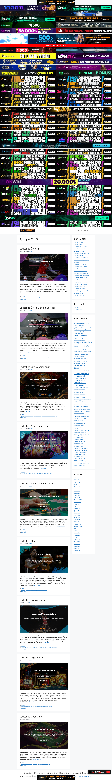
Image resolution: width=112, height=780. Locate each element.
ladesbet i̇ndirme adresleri (36, 706)
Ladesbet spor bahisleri (82, 430)
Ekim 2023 (77, 519)
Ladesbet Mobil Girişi (31, 716)
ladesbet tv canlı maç (79, 437)
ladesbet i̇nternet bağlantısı (78, 404)
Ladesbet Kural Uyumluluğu (81, 260)
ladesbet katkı (86, 404)
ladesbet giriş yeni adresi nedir (34, 473)
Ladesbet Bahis (87, 342)
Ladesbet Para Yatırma (81, 416)
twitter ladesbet (55, 530)
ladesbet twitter (31, 356)
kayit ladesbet (80, 336)
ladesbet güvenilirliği (79, 392)
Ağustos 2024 (77, 497)
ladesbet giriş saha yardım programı (29, 530)
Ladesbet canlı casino (79, 360)
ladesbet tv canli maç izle (80, 435)
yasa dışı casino (76, 463)
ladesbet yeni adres (78, 446)
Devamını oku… (29, 293)
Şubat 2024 (77, 511)
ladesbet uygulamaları (47, 706)
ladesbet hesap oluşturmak (78, 395)
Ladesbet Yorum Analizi (80, 264)
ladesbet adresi (77, 342)
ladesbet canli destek (86, 353)
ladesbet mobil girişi (45, 764)
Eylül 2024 (77, 495)
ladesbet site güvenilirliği (80, 427)
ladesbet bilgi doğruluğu (78, 351)
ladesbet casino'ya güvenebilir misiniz (80, 361)
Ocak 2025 (77, 488)
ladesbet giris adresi (25, 590)
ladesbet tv (86, 434)
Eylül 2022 (77, 548)
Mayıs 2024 (77, 504)
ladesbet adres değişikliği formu (79, 340)
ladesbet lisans (76, 411)
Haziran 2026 (77, 477)
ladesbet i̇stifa (33, 590)
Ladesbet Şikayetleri (78, 460)
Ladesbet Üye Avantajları (33, 600)
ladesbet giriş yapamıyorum (35, 416)
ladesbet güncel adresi (79, 389)
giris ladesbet (24, 473)
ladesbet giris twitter (80, 378)
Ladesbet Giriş (87, 230)
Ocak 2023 (77, 539)
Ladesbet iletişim (87, 399)
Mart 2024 (77, 508)
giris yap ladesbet (25, 416)
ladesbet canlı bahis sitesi (80, 358)
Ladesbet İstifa (28, 541)
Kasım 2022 (77, 544)
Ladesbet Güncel (80, 385)
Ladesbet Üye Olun (30, 248)
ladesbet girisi (79, 376)
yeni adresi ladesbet (85, 463)
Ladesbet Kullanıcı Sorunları (81, 249)
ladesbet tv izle (78, 439)
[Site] (28, 79)
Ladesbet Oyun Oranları (80, 268)
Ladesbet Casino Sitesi (81, 366)
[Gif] (56, 109)
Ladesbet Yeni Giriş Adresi (80, 452)
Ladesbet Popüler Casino (80, 246)
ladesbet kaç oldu (77, 409)
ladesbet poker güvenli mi (78, 420)
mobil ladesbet (86, 462)
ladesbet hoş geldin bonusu (80, 397)
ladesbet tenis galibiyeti (78, 434)
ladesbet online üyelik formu (78, 414)
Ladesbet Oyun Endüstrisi (81, 291)
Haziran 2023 (77, 528)
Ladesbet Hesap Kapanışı (81, 280)
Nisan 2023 (77, 533)
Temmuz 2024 (78, 499)
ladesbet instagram (80, 401)
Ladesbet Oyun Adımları (80, 251)
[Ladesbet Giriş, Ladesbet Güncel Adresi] (27, 230)
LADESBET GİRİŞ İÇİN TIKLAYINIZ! (56, 45)
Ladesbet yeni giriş (80, 450)
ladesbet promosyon (79, 422)
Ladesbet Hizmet (78, 293)
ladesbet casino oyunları (79, 363)
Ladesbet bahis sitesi (82, 346)
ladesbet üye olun (49, 297)
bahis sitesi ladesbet (25, 706)
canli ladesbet (89, 323)
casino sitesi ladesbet (79, 325)
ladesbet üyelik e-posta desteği (42, 356)
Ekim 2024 (77, 493)
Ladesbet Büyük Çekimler (81, 257)
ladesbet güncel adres (81, 387)
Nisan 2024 (77, 506)
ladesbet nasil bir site (79, 413)
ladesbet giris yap (37, 764)
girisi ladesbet (78, 330)
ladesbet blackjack (87, 351)
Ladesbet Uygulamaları (32, 657)
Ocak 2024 (77, 513)
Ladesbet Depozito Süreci (81, 273)
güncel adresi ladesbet (26, 647)
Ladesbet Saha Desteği (80, 288)
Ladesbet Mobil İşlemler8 (80, 266)
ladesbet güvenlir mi (79, 394)
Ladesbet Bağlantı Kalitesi (81, 282)
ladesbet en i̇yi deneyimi (86, 370)
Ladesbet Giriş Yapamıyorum (35, 367)
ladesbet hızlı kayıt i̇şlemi (78, 399)
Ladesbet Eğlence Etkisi (80, 277)
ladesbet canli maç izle (26, 297)
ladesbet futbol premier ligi (27, 764)
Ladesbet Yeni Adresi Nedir (34, 426)
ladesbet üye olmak (78, 456)
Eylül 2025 (77, 480)
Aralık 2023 (77, 515)
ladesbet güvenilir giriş (78, 390)
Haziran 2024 (77, 502)
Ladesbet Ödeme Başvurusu (81, 253)
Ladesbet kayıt (84, 406)
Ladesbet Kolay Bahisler (80, 284)
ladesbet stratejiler (77, 432)
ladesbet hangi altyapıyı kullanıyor (49, 416)
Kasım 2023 (77, 517)
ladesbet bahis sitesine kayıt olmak (80, 349)
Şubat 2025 (77, 486)
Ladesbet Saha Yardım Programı (37, 483)
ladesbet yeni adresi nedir (46, 473)
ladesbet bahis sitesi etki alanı (79, 348)
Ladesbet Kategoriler (79, 286)
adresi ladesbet (77, 322)
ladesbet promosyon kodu (80, 423)
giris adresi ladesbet (82, 327)
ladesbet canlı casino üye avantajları (39, 647)
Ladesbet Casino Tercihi (80, 271)
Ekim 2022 (77, 546)
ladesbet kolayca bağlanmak (85, 409)
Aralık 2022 (77, 541)
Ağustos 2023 (77, 524)
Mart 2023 (77, 535)
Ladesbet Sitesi (78, 428)
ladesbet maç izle (85, 411)
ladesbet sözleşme (84, 432)
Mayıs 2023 (77, 530)
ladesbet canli (77, 353)
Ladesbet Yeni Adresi (81, 448)
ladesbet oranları (87, 414)
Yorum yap (23, 299)
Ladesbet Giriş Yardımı (80, 255)
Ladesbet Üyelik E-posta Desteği (37, 307)
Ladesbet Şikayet (80, 458)
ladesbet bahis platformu (79, 343)
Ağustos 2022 (77, 550)
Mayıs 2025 (77, 484)
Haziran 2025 (77, 482)
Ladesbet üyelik (79, 454)
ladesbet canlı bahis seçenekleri (38, 297)
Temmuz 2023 (78, 526)
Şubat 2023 (77, 537)
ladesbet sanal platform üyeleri (79, 425)
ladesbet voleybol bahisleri (78, 443)
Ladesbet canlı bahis (79, 356)
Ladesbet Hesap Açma (80, 295)
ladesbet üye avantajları (53, 647)
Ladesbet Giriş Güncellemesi (81, 275)
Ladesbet (80, 230)
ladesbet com (77, 370)
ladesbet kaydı (24, 356)
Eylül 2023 (77, 522)
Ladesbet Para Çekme (42, 590)
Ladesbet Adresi (78, 242)
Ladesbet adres (79, 338)
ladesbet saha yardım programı (44, 530)
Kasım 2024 (77, 491)
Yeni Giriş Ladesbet (80, 465)
